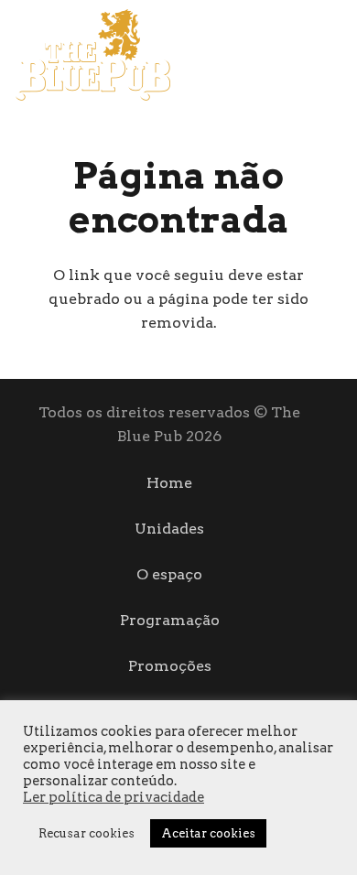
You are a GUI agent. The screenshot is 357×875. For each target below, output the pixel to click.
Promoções (169, 666)
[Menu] (253, 55)
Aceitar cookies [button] (208, 833)
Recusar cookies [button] (86, 833)
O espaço (169, 574)
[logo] (92, 55)
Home (169, 483)
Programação (170, 620)
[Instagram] (335, 55)
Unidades (169, 528)
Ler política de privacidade (113, 797)
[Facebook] (303, 54)
